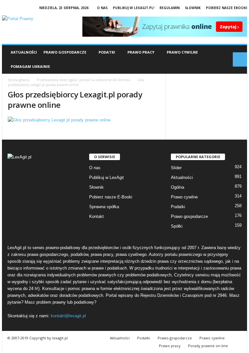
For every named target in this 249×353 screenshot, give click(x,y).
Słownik (193, 8)
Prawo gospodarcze (189, 216)
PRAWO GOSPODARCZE (64, 52)
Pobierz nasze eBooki (226, 8)
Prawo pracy (170, 345)
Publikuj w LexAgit (106, 177)
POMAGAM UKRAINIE (30, 66)
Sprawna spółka (104, 206)
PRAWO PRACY (140, 52)
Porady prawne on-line (208, 345)
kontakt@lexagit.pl (68, 315)
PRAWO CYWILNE (182, 52)
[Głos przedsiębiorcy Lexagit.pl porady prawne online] (84, 120)
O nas (102, 8)
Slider (176, 167)
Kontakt (96, 216)
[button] (240, 59)
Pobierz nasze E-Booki (110, 197)
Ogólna (177, 187)
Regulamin (170, 8)
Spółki (177, 226)
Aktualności (24, 52)
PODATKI (107, 52)
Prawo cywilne (184, 197)
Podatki (178, 206)
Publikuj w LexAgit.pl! (133, 8)
